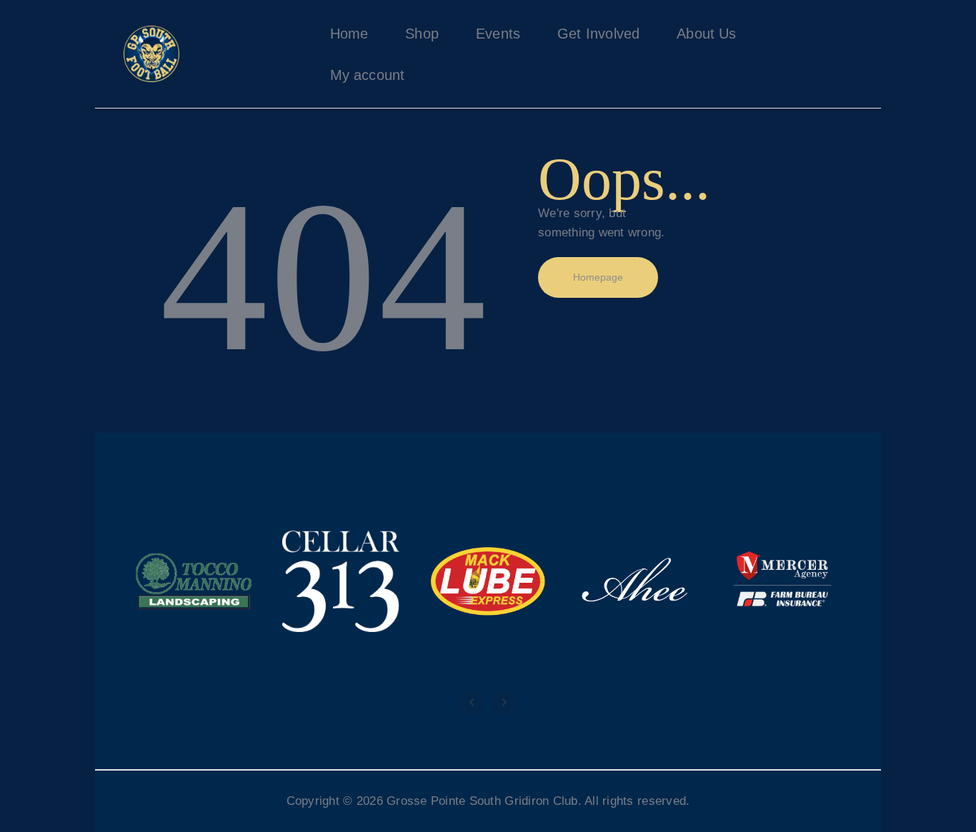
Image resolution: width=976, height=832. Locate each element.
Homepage (598, 277)
